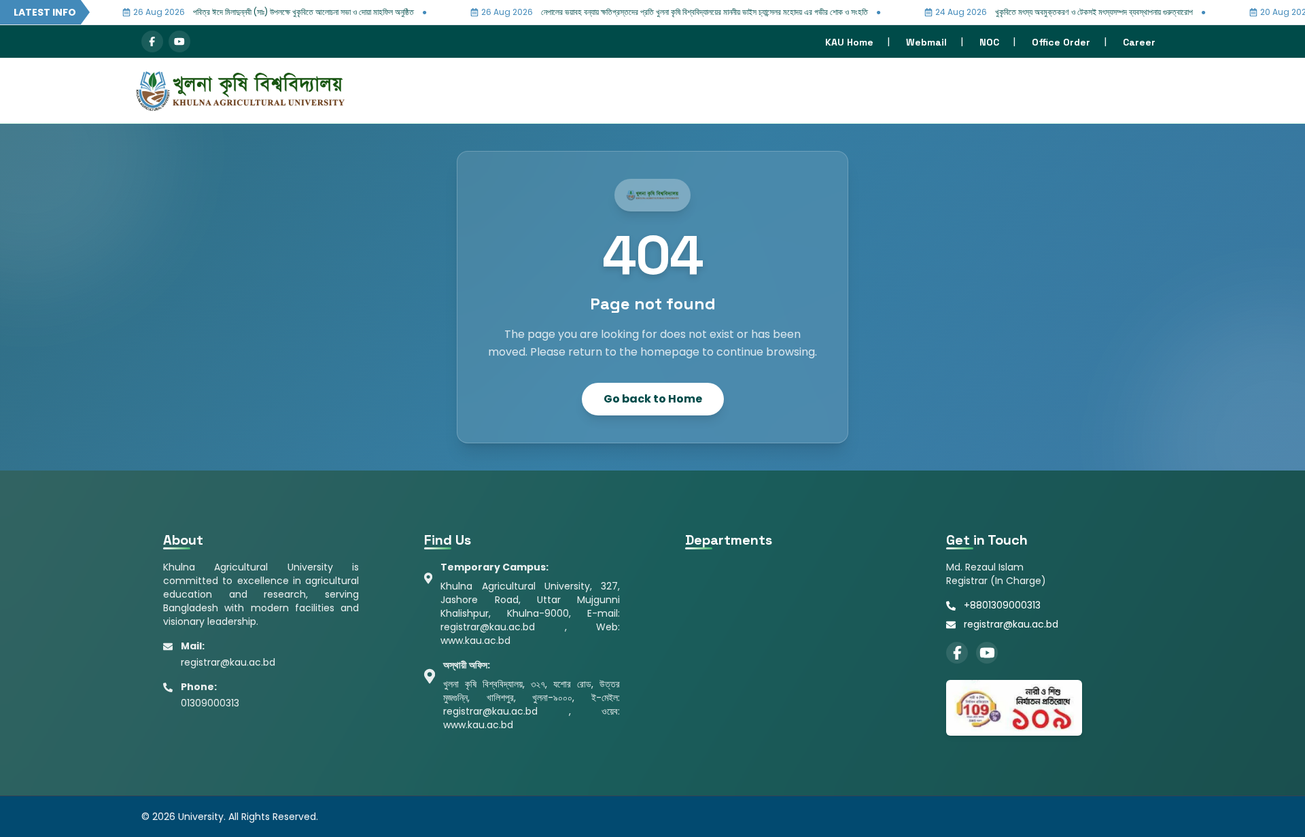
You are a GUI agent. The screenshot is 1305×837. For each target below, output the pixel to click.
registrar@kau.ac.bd (1011, 624)
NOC (989, 42)
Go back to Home (653, 399)
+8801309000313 (1002, 605)
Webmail (926, 42)
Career (1139, 42)
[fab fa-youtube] (179, 41)
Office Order (1061, 42)
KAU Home (849, 42)
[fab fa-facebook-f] (152, 41)
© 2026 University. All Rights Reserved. (229, 816)
